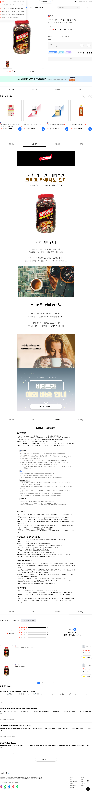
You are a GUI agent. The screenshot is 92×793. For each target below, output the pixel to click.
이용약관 (71, 779)
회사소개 (71, 777)
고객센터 (90, 1)
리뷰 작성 (16, 620)
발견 (31, 7)
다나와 (82, 779)
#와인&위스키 (39, 7)
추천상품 (11, 89)
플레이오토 (83, 783)
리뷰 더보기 (45, 759)
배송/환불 (58, 89)
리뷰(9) (80, 89)
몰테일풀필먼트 (73, 785)
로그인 (80, 1)
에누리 (82, 781)
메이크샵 (82, 785)
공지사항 (85, 1)
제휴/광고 (72, 787)
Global (82, 777)
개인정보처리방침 (73, 781)
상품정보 (34, 89)
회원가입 (75, 1)
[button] (1, 64)
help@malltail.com (38, 777)
